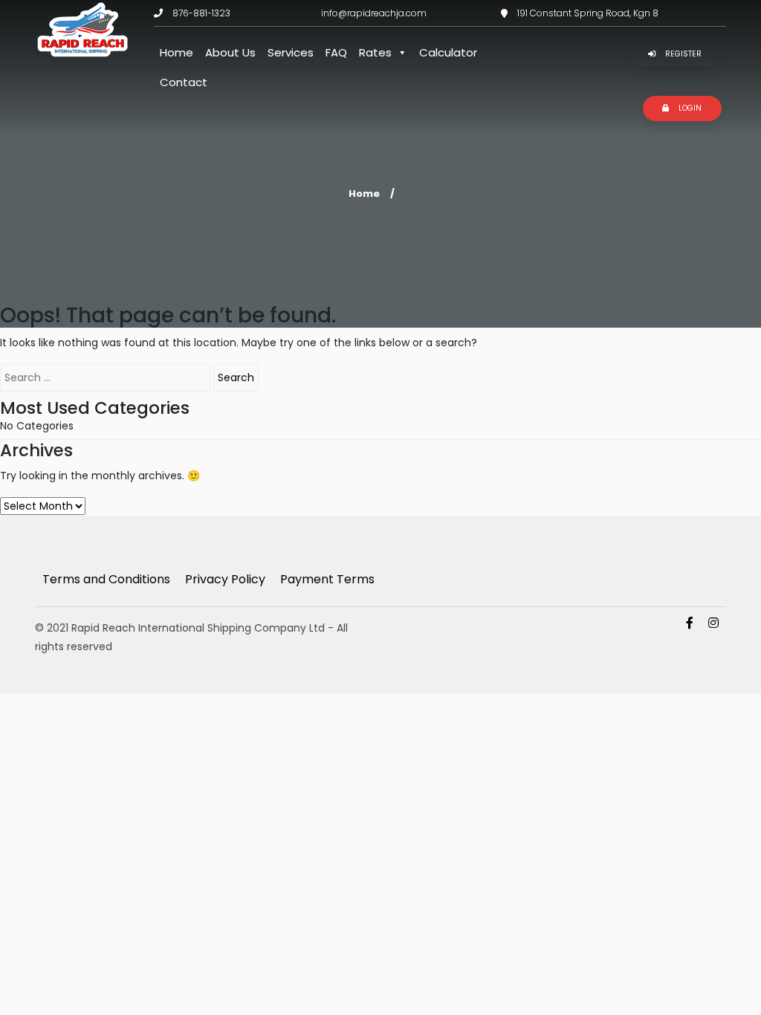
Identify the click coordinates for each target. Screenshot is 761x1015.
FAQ (336, 52)
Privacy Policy (225, 579)
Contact (183, 82)
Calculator (448, 52)
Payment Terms (327, 579)
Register (682, 53)
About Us (230, 52)
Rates (375, 52)
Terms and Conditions (106, 579)
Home (176, 52)
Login (689, 108)
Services (291, 52)
